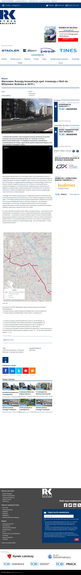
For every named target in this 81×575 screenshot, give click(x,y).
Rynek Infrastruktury (8, 495)
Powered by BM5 (18, 572)
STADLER (5, 539)
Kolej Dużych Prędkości (9, 528)
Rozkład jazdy (6, 530)
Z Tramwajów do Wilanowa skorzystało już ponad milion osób (43, 394)
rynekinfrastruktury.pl (21, 1)
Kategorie (15, 5)
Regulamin (5, 515)
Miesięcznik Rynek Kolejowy (10, 517)
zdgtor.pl (54, 1)
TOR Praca (5, 501)
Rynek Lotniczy (6, 499)
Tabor (44, 59)
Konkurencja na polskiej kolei (11, 533)
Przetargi (5, 535)
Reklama (5, 513)
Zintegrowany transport (59, 59)
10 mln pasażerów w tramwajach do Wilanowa (25, 409)
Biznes (4, 59)
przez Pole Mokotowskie (21, 186)
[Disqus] (27, 449)
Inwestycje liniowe (7, 524)
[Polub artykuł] (5, 372)
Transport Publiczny (8, 497)
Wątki (20, 63)
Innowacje (75, 59)
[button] (74, 154)
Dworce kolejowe (7, 537)
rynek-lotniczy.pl (33, 1)
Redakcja (5, 511)
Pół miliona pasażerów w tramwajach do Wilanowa (10, 394)
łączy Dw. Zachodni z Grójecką (32, 184)
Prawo (36, 59)
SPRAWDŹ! (69, 30)
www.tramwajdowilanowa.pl (15, 201)
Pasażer (27, 59)
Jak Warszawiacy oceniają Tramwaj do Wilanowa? (9, 409)
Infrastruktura (15, 59)
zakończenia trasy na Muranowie (12, 192)
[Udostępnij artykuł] (12, 372)
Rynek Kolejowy (7, 493)
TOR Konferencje (7, 510)
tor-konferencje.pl (45, 1)
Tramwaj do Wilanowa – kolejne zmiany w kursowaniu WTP (27, 394)
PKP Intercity (6, 526)
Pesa (4, 531)
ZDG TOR (5, 508)
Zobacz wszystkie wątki (8, 543)
